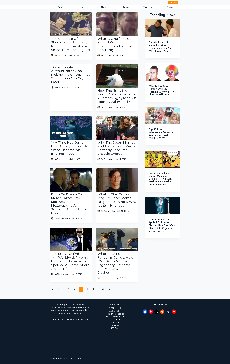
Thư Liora (61, 55)
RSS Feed (115, 328)
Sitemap (115, 325)
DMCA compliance (115, 316)
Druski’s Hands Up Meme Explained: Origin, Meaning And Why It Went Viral (160, 47)
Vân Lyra (61, 87)
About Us (115, 304)
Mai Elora (108, 278)
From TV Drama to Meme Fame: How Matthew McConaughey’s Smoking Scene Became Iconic (70, 203)
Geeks (170, 7)
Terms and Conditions (115, 313)
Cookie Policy (115, 311)
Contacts (115, 322)
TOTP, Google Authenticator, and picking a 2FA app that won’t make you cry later (70, 74)
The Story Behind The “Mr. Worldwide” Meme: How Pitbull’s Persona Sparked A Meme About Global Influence (70, 261)
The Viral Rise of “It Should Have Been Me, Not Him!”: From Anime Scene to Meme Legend (70, 44)
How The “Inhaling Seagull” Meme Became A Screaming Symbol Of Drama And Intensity (116, 96)
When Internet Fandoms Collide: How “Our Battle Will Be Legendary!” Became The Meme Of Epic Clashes (115, 263)
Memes (104, 7)
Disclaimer (115, 319)
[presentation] (162, 28)
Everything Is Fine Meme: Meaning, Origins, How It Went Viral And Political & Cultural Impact (160, 178)
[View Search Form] (53, 2)
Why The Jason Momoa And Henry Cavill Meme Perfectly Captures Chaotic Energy (116, 148)
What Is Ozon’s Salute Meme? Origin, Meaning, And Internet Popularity (115, 44)
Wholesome (148, 7)
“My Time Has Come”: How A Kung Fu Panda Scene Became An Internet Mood (69, 148)
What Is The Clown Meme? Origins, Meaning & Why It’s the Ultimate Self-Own (162, 90)
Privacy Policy (115, 307)
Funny (60, 7)
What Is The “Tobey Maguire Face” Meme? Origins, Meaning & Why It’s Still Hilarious (116, 200)
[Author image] (52, 55)
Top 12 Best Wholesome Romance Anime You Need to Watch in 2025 (161, 134)
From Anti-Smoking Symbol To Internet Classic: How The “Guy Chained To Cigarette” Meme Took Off (162, 225)
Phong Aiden (62, 218)
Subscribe (173, 2)
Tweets (126, 7)
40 (103, 289)
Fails (82, 7)
